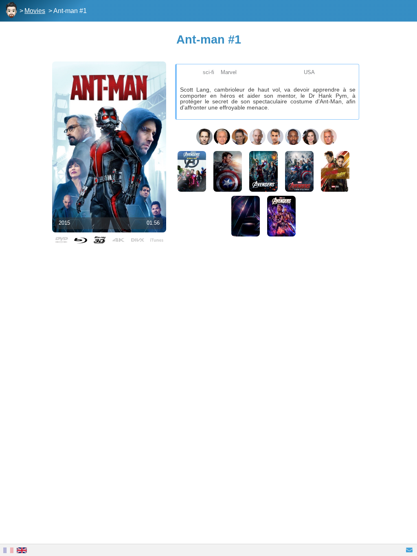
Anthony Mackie (293, 137)
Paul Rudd (204, 137)
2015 (64, 223)
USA (309, 72)
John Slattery (328, 137)
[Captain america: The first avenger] (227, 171)
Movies (34, 10)
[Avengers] (263, 171)
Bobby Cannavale (275, 137)
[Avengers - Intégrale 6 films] (192, 171)
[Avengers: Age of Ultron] (299, 171)
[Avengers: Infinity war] (245, 216)
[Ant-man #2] (335, 171)
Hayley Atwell (311, 137)
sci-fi (208, 72)
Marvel (229, 72)
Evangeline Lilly (240, 137)
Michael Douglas (222, 137)
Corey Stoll (257, 137)
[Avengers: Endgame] (281, 216)
